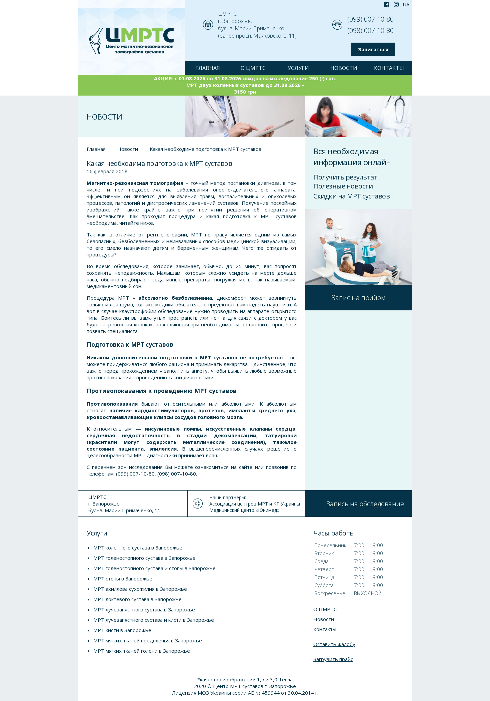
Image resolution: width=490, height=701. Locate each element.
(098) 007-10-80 (370, 30)
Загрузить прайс (333, 659)
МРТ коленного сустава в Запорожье (137, 547)
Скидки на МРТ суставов (351, 195)
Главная (96, 149)
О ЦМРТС (253, 68)
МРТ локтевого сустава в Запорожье (137, 599)
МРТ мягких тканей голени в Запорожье (141, 650)
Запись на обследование (365, 503)
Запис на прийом (358, 297)
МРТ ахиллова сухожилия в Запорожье (140, 588)
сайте (246, 467)
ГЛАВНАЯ (207, 68)
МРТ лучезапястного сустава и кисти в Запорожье (153, 619)
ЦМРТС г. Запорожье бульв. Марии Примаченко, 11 (124, 504)
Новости (343, 68)
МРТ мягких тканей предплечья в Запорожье (147, 640)
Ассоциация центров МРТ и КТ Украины (254, 504)
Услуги (298, 68)
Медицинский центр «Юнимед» (244, 510)
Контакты (389, 68)
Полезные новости (343, 185)
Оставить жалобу (334, 644)
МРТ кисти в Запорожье (122, 630)
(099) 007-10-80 (370, 19)
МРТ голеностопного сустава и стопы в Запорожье (154, 568)
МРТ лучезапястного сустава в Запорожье (144, 609)
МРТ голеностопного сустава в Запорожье (144, 557)
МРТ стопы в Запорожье (122, 578)
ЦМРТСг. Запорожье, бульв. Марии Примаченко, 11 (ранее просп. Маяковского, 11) (257, 24)
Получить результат (345, 177)
